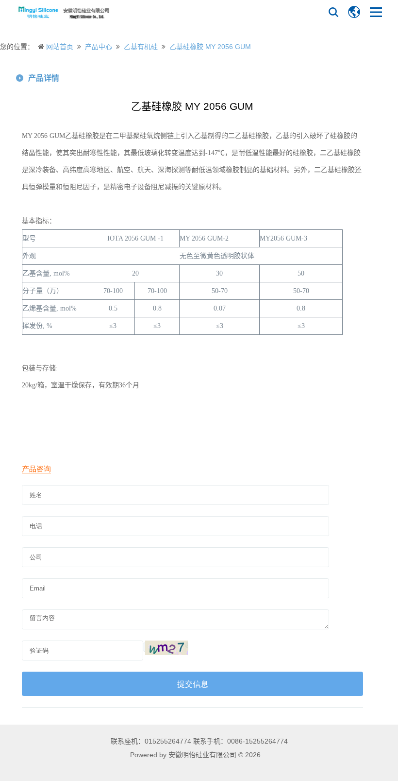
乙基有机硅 (141, 47)
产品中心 (98, 47)
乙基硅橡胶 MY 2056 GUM (210, 47)
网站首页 (59, 47)
